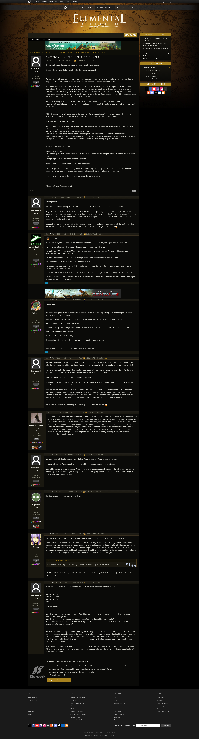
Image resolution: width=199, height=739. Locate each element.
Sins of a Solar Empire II (77, 706)
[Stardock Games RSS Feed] (163, 93)
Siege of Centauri (75, 717)
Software (36, 1)
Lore (90, 7)
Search (43, 39)
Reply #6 (50, 455)
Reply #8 (50, 534)
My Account (160, 700)
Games (44, 1)
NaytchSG (36, 504)
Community (53, 1)
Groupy (30, 714)
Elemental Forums (85, 61)
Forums (116, 720)
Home (31, 52)
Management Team (119, 703)
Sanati (36, 547)
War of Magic (86, 52)
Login (48, 39)
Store (132, 7)
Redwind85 (36, 68)
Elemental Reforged (45, 52)
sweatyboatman (36, 247)
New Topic (130, 35)
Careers (116, 706)
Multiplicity (31, 711)
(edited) (105, 358)
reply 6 (66, 560)
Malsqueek (36, 313)
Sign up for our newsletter (124, 725)
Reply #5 (51, 412)
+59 (36, 260)
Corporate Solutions (33, 700)
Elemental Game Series (68, 52)
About (115, 698)
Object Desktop (32, 698)
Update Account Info (163, 711)
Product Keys (160, 706)
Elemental (73, 700)
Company (118, 694)
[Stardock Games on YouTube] (154, 89)
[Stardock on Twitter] (146, 89)
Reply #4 (50, 358)
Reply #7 (50, 492)
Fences (30, 706)
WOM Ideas (100, 52)
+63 (36, 439)
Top (136, 197)
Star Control (73, 709)
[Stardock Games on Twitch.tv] (158, 89)
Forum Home (35, 39)
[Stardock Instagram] (161, 89)
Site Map (112, 735)
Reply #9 (50, 582)
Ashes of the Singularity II (77, 698)
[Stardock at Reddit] (148, 93)
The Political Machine (76, 711)
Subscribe (166, 725)
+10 (36, 82)
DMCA (106, 735)
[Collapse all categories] (169, 67)
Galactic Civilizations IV (77, 703)
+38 (36, 326)
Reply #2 (50, 234)
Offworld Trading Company (78, 714)
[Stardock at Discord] (152, 93)
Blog (67, 1)
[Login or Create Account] (162, 1)
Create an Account (162, 703)
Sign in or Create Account (59, 680)
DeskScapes (31, 709)
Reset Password (161, 709)
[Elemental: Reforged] (99, 21)
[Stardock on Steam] (165, 89)
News (61, 1)
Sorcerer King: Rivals (76, 720)
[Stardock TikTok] (156, 93)
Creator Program (119, 714)
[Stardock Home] (29, 1)
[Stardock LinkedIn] (159, 93)
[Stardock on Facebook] (150, 89)
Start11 (29, 703)
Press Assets (117, 711)
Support (74, 1)
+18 (36, 560)
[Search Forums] (169, 1)
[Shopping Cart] (166, 1)
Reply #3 (50, 300)
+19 (36, 518)
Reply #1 (49, 197)
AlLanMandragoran (36, 425)
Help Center (160, 698)
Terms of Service (98, 735)
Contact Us (117, 717)
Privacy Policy (88, 735)
